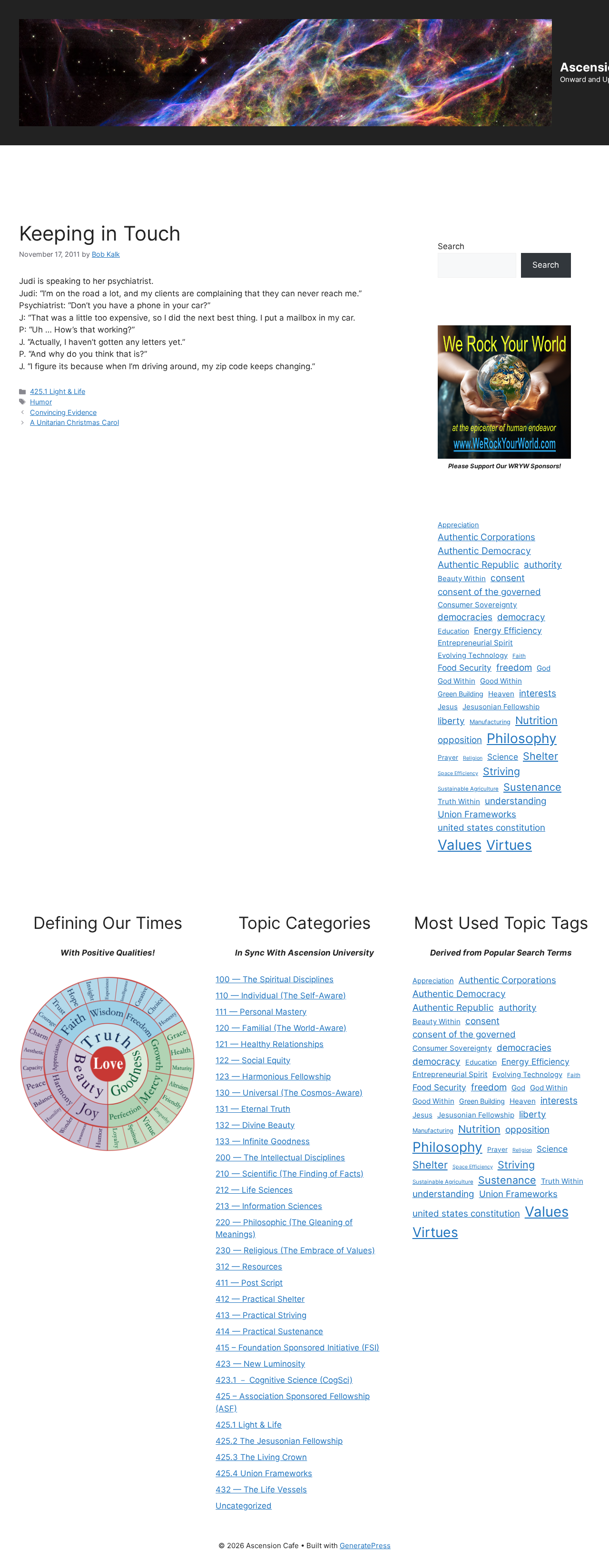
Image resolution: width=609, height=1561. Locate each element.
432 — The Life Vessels (261, 1489)
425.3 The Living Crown (261, 1457)
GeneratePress (365, 1545)
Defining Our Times (91, 159)
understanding (516, 801)
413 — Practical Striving (261, 1315)
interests (537, 693)
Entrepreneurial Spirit (475, 642)
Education (453, 631)
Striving (501, 771)
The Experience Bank (284, 159)
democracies (465, 617)
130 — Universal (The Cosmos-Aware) (289, 1093)
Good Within (501, 680)
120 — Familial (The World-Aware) (281, 1028)
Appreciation (458, 525)
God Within (456, 680)
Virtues (509, 845)
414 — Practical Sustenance (269, 1331)
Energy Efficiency (508, 630)
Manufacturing (490, 721)
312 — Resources (249, 1266)
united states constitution (491, 827)
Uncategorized (244, 1506)
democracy (521, 617)
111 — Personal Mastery (261, 1012)
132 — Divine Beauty (255, 1125)
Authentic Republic (478, 564)
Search (451, 246)
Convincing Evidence (63, 412)
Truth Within (459, 801)
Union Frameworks (477, 814)
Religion (472, 758)
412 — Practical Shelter (260, 1299)
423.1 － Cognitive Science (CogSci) (284, 1380)
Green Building (460, 694)
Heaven (501, 693)
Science (502, 757)
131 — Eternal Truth (253, 1109)
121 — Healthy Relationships (270, 1044)
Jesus (448, 706)
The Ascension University (186, 159)
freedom (514, 667)
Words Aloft (358, 159)
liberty (451, 720)
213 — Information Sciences (269, 1206)
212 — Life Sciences (254, 1190)
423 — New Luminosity (260, 1364)
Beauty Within (462, 578)
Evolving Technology (473, 655)
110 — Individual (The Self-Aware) (281, 995)
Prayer (448, 757)
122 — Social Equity (253, 1060)
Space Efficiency (458, 773)
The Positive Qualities (434, 159)
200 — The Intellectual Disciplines (280, 1157)
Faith (519, 656)
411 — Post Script (249, 1283)
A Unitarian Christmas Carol (74, 422)
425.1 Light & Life (57, 391)
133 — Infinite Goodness (263, 1141)
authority (543, 564)
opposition (460, 740)
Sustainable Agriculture (468, 789)
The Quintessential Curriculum (541, 159)
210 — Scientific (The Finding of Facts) (289, 1173)
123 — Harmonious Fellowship (273, 1076)
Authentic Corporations (486, 537)
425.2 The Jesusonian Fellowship (279, 1441)
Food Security (464, 668)
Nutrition (536, 720)
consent (508, 578)
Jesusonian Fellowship (501, 706)
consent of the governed (489, 591)
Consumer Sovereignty (477, 604)
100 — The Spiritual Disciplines (275, 979)
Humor (41, 402)
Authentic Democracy (484, 550)
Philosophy (522, 738)
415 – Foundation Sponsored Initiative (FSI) (297, 1347)
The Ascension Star (43, 187)
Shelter (540, 756)
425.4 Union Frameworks (264, 1473)
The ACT (24, 159)
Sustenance (532, 787)
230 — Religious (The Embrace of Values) (295, 1250)
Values (459, 844)
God (543, 668)
